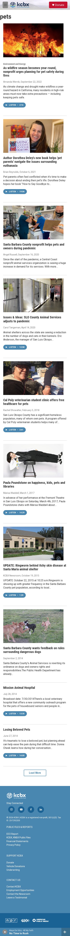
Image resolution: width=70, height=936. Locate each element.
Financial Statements (17, 841)
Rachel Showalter (12, 410)
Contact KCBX (14, 886)
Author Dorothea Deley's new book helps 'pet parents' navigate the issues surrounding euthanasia (32, 161)
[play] (5, 932)
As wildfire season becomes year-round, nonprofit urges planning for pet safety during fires (33, 71)
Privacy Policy (14, 845)
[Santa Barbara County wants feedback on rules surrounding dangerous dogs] (33, 626)
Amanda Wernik (11, 81)
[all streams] (65, 932)
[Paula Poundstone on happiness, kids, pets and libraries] (33, 461)
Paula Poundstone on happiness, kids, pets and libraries (34, 484)
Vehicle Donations (16, 866)
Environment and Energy (14, 64)
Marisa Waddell (11, 493)
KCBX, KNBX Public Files (19, 837)
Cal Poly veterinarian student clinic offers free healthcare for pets (33, 402)
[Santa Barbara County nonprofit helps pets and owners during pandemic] (33, 222)
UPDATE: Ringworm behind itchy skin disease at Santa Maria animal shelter (34, 567)
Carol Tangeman (11, 327)
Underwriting (13, 870)
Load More (35, 772)
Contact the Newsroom (18, 894)
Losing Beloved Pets (16, 729)
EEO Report (12, 834)
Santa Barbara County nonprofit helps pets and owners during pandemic (33, 246)
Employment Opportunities (20, 890)
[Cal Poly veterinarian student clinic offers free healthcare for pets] (33, 378)
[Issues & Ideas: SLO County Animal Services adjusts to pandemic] (33, 295)
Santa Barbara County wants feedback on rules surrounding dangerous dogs (33, 650)
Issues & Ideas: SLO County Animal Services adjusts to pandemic (32, 319)
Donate (59, 4)
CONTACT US (13, 880)
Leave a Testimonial (17, 897)
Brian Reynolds (11, 172)
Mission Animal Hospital (19, 688)
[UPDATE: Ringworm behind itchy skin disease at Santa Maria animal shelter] (33, 543)
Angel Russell (10, 254)
